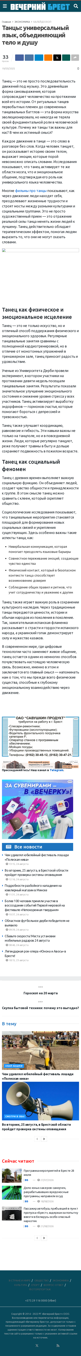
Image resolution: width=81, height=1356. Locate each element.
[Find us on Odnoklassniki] (31, 1346)
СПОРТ (35, 1285)
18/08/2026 (46, 1201)
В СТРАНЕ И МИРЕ (19, 1280)
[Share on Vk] (29, 57)
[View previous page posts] (37, 1139)
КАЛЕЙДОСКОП (42, 22)
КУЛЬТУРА (20, 1285)
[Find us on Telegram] (42, 1346)
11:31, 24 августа (18, 894)
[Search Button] (76, 6)
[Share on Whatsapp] (66, 57)
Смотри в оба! (15, 1116)
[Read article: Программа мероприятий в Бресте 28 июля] (12, 1176)
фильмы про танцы (31, 191)
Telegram (56, 770)
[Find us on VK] (26, 1346)
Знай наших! (14, 1066)
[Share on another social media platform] (75, 57)
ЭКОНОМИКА (22, 22)
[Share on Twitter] (57, 57)
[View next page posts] (44, 1139)
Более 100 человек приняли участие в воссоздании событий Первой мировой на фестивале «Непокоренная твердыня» (35, 905)
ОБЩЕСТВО (41, 1280)
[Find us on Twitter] (37, 1346)
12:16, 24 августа (18, 879)
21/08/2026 (46, 1226)
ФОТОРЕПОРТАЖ (40, 1289)
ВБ (26, 1180)
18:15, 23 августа (18, 960)
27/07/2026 (46, 1180)
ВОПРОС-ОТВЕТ (54, 1285)
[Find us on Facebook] (21, 1346)
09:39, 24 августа (18, 929)
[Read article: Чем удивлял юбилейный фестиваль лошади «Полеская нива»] (40, 1050)
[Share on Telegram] (39, 57)
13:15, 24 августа (18, 863)
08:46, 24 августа (18, 945)
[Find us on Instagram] (47, 1346)
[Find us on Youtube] (52, 1346)
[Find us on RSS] (58, 1346)
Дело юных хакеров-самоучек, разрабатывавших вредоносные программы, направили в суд (46, 1192)
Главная (6, 22)
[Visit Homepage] (40, 6)
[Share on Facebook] (19, 57)
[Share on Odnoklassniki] (48, 57)
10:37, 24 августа (18, 914)
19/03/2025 (8, 68)
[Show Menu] (5, 6)
